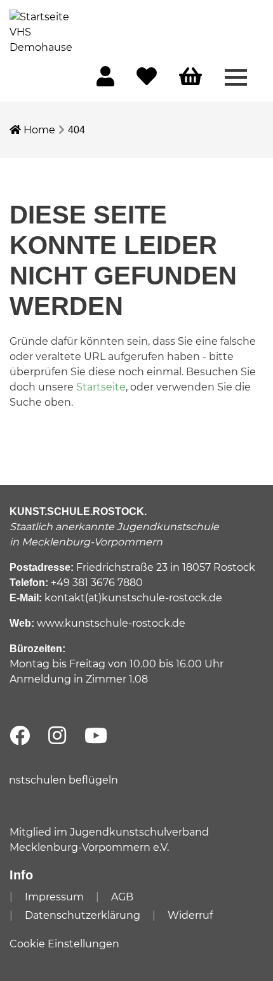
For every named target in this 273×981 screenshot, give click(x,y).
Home (38, 130)
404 (76, 129)
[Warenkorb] (190, 77)
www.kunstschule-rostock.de (111, 623)
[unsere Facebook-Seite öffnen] (20, 736)
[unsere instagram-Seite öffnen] (57, 736)
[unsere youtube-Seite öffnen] (95, 736)
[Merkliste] (146, 80)
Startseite (101, 387)
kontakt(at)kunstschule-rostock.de (133, 598)
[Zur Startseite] (41, 31)
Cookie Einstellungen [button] (64, 944)
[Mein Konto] (105, 80)
